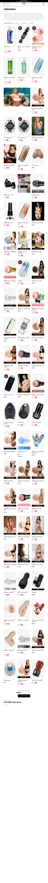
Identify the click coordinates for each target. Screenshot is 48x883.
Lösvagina (22, 6)
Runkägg (5, 705)
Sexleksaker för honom (16, 6)
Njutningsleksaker (9, 6)
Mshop (5, 6)
